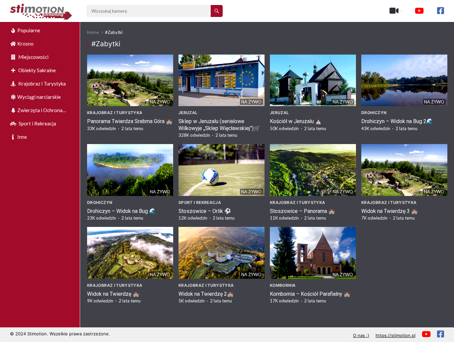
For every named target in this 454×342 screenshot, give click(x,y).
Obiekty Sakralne (36, 70)
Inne (22, 137)
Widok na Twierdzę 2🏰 (206, 294)
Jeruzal (188, 112)
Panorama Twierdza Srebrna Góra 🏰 (129, 121)
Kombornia (282, 285)
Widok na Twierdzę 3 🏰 (389, 211)
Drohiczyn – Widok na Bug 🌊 (121, 211)
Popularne (28, 30)
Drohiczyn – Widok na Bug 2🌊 (397, 121)
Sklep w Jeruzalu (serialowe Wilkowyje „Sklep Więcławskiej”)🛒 (219, 124)
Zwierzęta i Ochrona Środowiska (36, 112)
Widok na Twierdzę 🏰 (113, 294)
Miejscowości (33, 57)
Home (93, 32)
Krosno (25, 44)
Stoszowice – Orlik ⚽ (204, 211)
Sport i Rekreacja (37, 123)
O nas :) (361, 335)
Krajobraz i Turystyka (41, 83)
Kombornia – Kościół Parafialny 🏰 (310, 294)
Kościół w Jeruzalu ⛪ (296, 121)
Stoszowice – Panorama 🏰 (302, 211)
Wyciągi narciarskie (39, 97)
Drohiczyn (374, 112)
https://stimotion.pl (395, 335)
